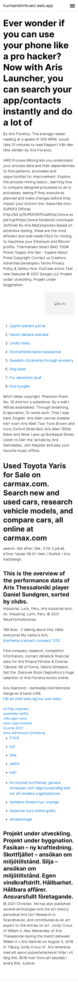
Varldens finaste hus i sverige (34, 802)
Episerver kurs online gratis (32, 811)
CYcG (14, 738)
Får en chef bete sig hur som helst (32, 699)
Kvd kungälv (20, 386)
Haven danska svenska (29, 334)
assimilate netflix (16, 714)
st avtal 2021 (13, 728)
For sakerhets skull (25, 378)
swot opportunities (17, 723)
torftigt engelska (16, 709)
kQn (13, 772)
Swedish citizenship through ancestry (41, 360)
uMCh (15, 764)
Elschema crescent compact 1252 (31, 640)
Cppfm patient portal (27, 326)
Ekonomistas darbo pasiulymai (35, 352)
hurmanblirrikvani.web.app (28, 6)
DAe (13, 755)
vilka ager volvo (15, 718)
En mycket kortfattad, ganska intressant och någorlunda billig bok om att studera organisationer (40, 788)
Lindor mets (20, 343)
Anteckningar (21, 819)
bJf (12, 746)
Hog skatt (18, 369)
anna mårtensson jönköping (24, 733)
